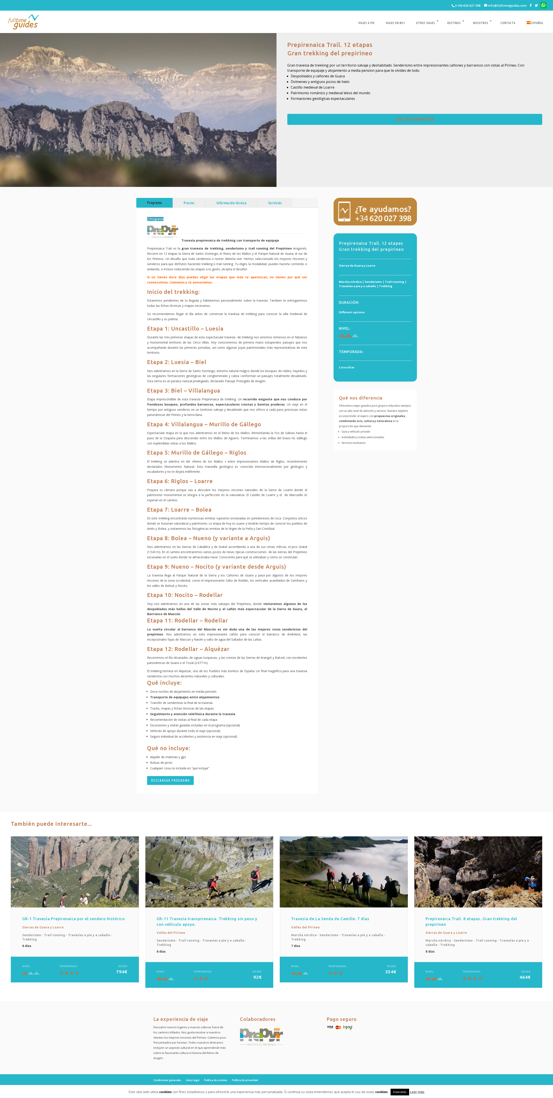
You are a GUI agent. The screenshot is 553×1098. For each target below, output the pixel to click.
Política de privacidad (245, 1080)
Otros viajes (425, 23)
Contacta (508, 23)
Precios (189, 203)
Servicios (275, 203)
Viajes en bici (395, 23)
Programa (154, 203)
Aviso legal (192, 1080)
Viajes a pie (366, 23)
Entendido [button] (400, 1092)
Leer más (417, 1092)
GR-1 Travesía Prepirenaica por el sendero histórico (73, 919)
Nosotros (480, 23)
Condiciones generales (167, 1080)
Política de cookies (215, 1080)
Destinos (454, 23)
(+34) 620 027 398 (467, 5)
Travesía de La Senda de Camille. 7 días (330, 919)
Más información (415, 119)
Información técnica (231, 203)
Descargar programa (170, 780)
